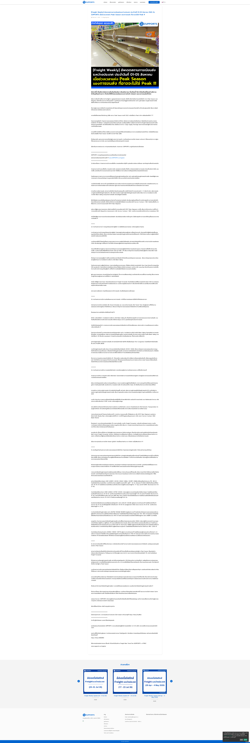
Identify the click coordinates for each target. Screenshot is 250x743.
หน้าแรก (105, 2)
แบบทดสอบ (142, 2)
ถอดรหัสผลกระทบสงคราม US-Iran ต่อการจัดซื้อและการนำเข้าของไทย (125, 696)
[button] (154, 2)
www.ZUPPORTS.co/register (117, 158)
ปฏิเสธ (241, 739)
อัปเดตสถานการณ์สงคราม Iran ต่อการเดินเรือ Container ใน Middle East (155, 696)
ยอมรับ (245, 739)
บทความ (136, 2)
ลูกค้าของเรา (121, 2)
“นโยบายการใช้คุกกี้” (228, 735)
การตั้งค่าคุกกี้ (226, 739)
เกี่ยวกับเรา (128, 2)
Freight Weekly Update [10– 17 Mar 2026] (95, 696)
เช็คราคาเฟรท (113, 2)
